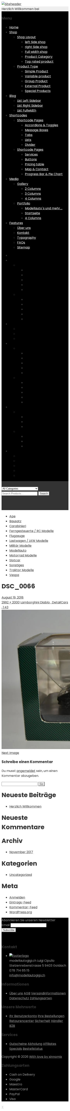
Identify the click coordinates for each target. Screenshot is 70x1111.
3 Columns (33, 193)
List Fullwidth (26, 110)
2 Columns (33, 188)
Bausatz (15, 521)
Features (16, 223)
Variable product (38, 76)
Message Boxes (36, 130)
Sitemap (23, 247)
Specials (15, 1048)
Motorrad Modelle (23, 555)
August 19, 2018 (13, 597)
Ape (12, 516)
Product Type (27, 66)
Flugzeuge (17, 536)
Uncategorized (20, 874)
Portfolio (23, 203)
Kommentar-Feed (23, 907)
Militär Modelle (20, 545)
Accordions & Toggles (41, 125)
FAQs (21, 242)
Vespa (14, 575)
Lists (28, 140)
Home (13, 27)
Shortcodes (18, 115)
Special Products (38, 91)
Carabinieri (17, 526)
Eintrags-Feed (20, 902)
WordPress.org (20, 912)
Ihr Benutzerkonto (23, 1016)
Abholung (35, 1044)
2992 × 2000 (11, 602)
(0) (4, 498)
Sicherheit (42, 1021)
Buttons (31, 159)
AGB (27, 993)
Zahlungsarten (41, 998)
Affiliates (49, 1044)
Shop (13, 32)
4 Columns (33, 198)
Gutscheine (18, 1044)
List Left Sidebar (29, 100)
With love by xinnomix (45, 1056)
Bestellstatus (33, 1048)
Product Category (38, 56)
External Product (38, 86)
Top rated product (39, 61)
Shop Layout (26, 37)
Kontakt (23, 232)
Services (31, 154)
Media (13, 179)
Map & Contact (36, 169)
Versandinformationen (48, 993)
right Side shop (36, 47)
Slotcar (14, 560)
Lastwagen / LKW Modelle (28, 540)
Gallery (22, 184)
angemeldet (26, 771)
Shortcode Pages (30, 120)
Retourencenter (21, 1021)
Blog (12, 96)
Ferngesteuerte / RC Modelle (31, 531)
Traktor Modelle (21, 570)
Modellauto (17, 550)
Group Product (36, 81)
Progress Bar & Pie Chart (44, 174)
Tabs (28, 135)
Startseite (32, 213)
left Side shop (35, 42)
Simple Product (36, 71)
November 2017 (21, 852)
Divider (30, 144)
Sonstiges (16, 565)
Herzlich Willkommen (25, 806)
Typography (26, 237)
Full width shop (36, 52)
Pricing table (34, 164)
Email (6, 925)
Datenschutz (19, 998)
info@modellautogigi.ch (27, 975)
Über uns (24, 228)
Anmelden (17, 897)
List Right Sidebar (30, 105)
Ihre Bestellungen (51, 1016)
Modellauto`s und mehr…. (43, 208)
